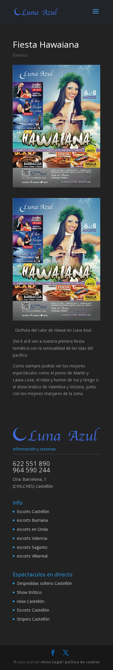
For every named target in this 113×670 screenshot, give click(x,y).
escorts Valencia (32, 538)
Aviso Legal (51, 662)
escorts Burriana (32, 520)
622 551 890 (31, 463)
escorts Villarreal (32, 556)
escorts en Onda (32, 529)
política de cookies (82, 662)
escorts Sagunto (32, 547)
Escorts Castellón (33, 511)
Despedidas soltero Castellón (44, 583)
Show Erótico (29, 592)
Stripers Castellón (33, 619)
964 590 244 (31, 469)
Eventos (20, 55)
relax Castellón (30, 601)
